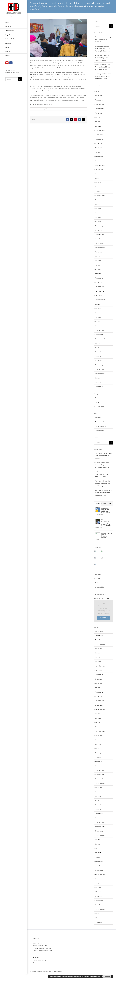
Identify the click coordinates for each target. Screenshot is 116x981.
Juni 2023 (98, 126)
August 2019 (98, 200)
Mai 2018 (97, 265)
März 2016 (98, 356)
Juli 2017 (97, 304)
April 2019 (98, 217)
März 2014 (98, 382)
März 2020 (98, 191)
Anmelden (98, 417)
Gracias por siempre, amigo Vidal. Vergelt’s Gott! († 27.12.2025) (103, 39)
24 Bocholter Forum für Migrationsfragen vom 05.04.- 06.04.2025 (102, 58)
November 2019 (99, 195)
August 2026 (98, 95)
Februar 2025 (99, 100)
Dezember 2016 (99, 330)
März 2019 (98, 221)
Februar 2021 (99, 156)
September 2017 (100, 299)
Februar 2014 (99, 386)
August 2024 (98, 113)
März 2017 (98, 321)
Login (34, 962)
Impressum (36, 957)
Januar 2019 (98, 230)
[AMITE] (97, 553)
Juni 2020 (98, 182)
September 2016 (100, 339)
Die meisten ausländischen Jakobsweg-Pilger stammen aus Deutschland (106, 522)
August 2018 (98, 252)
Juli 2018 (97, 256)
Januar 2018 (98, 282)
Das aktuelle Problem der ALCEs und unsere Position (105, 510)
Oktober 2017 (99, 295)
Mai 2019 (97, 213)
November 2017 (99, 291)
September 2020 (100, 174)
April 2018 (98, 269)
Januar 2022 (98, 143)
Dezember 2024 (99, 104)
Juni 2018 (98, 260)
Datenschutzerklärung (39, 960)
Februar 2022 (99, 139)
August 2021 (98, 148)
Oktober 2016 (99, 334)
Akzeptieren (103, 618)
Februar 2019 (99, 226)
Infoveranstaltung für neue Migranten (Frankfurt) (106, 535)
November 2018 (99, 239)
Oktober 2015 (99, 365)
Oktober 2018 (99, 243)
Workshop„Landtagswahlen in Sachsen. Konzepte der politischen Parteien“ (103, 76)
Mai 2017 (97, 313)
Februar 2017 (99, 326)
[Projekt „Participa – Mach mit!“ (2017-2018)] (104, 553)
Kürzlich (103, 503)
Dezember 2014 (99, 369)
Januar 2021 (98, 161)
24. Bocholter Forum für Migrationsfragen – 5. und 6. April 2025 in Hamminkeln (103, 48)
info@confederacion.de (12, 72)
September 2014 (100, 373)
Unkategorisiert (44, 109)
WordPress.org (99, 430)
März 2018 (98, 273)
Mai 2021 (97, 152)
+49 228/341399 (42, 945)
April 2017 (98, 317)
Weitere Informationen (95, 976)
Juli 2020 (97, 178)
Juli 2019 (97, 204)
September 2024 (100, 108)
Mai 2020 (98, 187)
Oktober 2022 (99, 135)
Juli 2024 (97, 117)
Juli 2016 (97, 343)
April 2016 (98, 352)
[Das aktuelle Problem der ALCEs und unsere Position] (98, 508)
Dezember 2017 (99, 286)
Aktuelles (98, 398)
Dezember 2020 (100, 165)
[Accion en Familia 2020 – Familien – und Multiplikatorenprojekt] (97, 560)
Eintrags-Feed (99, 422)
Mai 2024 (97, 121)
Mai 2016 (97, 347)
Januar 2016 (98, 360)
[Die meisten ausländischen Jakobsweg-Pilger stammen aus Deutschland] (98, 520)
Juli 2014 (97, 378)
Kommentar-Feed (100, 426)
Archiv (97, 402)
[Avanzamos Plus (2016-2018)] (104, 560)
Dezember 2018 (99, 234)
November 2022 (99, 130)
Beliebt (97, 503)
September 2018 (100, 247)
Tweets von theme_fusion (101, 598)
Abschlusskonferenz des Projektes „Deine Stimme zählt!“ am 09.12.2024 (102, 67)
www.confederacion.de (45, 950)
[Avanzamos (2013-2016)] (97, 566)
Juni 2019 (98, 208)
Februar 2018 (99, 278)
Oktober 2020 (99, 169)
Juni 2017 (98, 308)
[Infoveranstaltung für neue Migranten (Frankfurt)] (98, 533)
